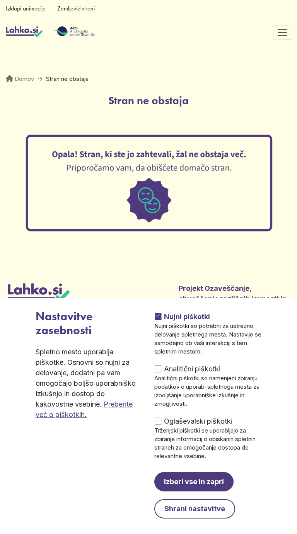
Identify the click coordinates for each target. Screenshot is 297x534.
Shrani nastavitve (194, 509)
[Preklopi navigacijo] (282, 33)
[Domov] (24, 32)
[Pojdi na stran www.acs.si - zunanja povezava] (63, 32)
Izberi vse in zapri (194, 481)
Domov (24, 78)
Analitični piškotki (192, 369)
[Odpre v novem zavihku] (148, 233)
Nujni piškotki (187, 317)
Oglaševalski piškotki (198, 421)
